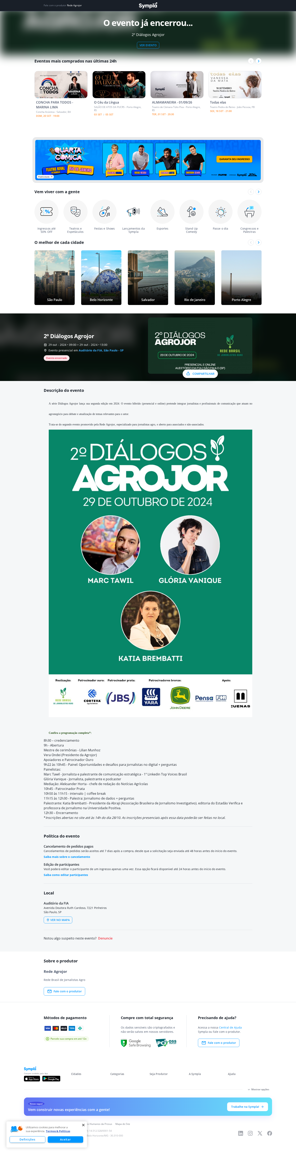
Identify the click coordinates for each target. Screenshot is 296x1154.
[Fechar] (83, 1125)
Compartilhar (203, 374)
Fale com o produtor (68, 991)
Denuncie (105, 938)
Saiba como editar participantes (66, 875)
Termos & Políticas (58, 1131)
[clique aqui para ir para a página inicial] (148, 5)
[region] (46, 1134)
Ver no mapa (60, 920)
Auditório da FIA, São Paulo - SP (101, 350)
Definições (27, 1139)
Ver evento (148, 45)
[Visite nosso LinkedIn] (240, 1133)
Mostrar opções (260, 1089)
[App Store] (32, 1078)
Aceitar (65, 1139)
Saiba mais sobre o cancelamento (67, 857)
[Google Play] (51, 1078)
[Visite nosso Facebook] (269, 1133)
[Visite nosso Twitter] (260, 1133)
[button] (16, 1129)
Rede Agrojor (74, 5)
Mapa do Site (122, 1124)
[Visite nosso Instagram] (250, 1133)
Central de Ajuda (230, 1027)
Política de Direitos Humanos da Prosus (90, 1124)
